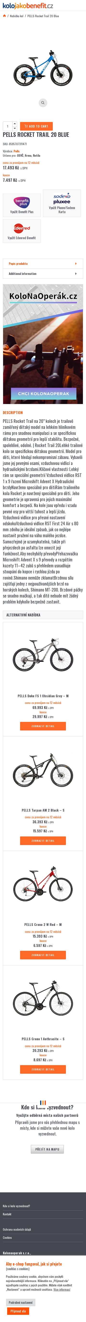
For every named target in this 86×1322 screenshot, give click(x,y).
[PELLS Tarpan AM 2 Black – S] (43, 770)
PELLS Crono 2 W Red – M (43, 924)
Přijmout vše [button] (18, 1310)
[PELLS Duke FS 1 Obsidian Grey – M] (43, 656)
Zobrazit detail (43, 726)
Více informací (62, 1289)
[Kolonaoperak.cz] (43, 344)
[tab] (43, 264)
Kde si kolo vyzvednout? (16, 1206)
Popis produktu (18, 263)
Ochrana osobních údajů (17, 1229)
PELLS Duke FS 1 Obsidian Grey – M (43, 696)
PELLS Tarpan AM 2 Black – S (43, 810)
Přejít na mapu (47, 1149)
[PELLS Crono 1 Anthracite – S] (43, 999)
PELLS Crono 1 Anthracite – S (43, 1039)
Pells (17, 151)
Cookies (7, 1237)
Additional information (22, 273)
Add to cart (38, 126)
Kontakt (7, 1214)
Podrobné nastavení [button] (20, 1302)
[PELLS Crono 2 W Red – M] (43, 885)
